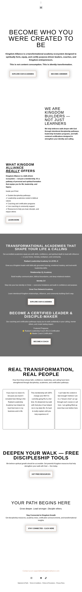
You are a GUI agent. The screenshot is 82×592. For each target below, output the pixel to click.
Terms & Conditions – (36, 583)
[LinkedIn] (50, 577)
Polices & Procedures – (49, 583)
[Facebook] (36, 577)
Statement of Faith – (24, 583)
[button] (41, 7)
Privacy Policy (60, 583)
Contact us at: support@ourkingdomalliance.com (41, 571)
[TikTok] (45, 577)
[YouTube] (41, 577)
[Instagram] (31, 577)
